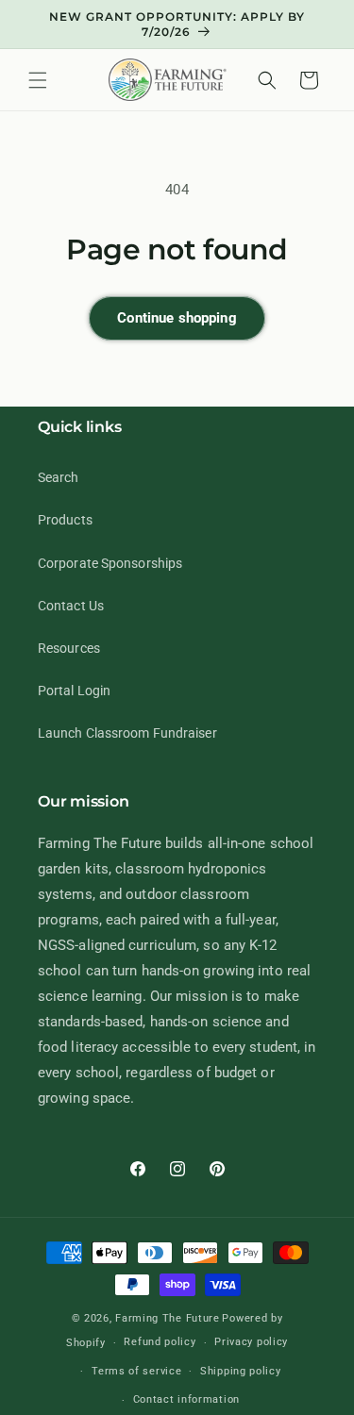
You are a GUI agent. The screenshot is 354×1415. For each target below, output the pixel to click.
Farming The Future (167, 1318)
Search (58, 477)
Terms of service (136, 1371)
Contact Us (71, 605)
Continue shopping (177, 317)
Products (65, 519)
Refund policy (159, 1342)
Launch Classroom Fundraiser (127, 733)
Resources (69, 648)
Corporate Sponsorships (110, 563)
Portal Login (74, 690)
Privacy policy (251, 1342)
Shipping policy (240, 1371)
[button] (38, 80)
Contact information (186, 1399)
